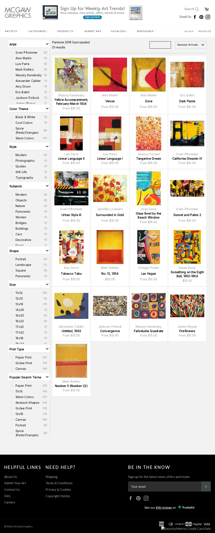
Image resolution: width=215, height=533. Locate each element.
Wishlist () (204, 31)
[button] (29, 44)
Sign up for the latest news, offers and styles (159, 477)
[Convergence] (110, 306)
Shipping (52, 477)
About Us (10, 477)
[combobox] (190, 44)
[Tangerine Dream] (149, 133)
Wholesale (145, 31)
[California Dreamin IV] (187, 133)
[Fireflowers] (187, 306)
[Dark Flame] (187, 75)
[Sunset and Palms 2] (187, 188)
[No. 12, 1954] (110, 247)
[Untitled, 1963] (71, 306)
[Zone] (149, 75)
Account (189, 31)
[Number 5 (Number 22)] (71, 361)
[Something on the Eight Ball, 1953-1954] (187, 247)
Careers (9, 502)
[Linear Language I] (110, 133)
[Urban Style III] (71, 188)
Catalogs (118, 31)
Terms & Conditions (59, 483)
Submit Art (93, 31)
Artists (11, 31)
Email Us (186, 16)
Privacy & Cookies (58, 489)
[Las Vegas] (149, 247)
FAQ (7, 496)
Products (65, 31)
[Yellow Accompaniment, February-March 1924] (71, 75)
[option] (29, 52)
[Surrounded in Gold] (110, 188)
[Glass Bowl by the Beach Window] (149, 188)
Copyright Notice (58, 496)
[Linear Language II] (71, 133)
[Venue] (110, 75)
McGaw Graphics (23, 526)
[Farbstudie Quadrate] (149, 306)
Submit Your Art (15, 483)
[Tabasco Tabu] (71, 247)
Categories (37, 31)
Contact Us (12, 489)
